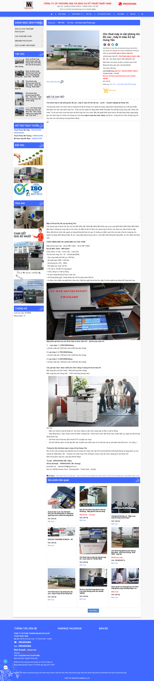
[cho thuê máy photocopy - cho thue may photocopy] (29, 5)
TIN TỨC (89, 14)
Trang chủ (51, 23)
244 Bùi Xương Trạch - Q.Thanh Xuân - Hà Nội (36, 639)
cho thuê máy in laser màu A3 (50, 673)
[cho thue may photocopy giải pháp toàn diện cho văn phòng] (29, 175)
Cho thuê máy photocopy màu (72, 673)
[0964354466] (5, 661)
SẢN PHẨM (76, 14)
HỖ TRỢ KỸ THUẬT (104, 14)
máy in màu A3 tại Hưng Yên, (87, 476)
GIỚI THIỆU (62, 14)
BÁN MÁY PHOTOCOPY (23, 41)
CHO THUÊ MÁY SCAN (23, 36)
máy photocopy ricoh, (132, 476)
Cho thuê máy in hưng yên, (66, 476)
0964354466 (36, 130)
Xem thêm (93, 611)
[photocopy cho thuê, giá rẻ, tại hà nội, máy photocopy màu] (29, 256)
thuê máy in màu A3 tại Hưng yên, (110, 476)
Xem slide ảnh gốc (53, 82)
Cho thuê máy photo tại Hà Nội (95, 673)
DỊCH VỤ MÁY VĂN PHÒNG (25, 45)
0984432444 (38, 136)
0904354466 (19, 133)
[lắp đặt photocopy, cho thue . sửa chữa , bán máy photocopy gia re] (29, 217)
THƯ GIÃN (120, 14)
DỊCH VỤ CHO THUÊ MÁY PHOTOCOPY (24, 30)
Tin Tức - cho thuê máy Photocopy (81, 23)
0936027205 (37, 139)
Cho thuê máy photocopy (29, 673)
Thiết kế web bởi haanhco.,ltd (77, 678)
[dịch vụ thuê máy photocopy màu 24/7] (29, 291)
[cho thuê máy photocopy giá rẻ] (29, 235)
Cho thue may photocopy (117, 673)
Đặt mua (51, 521)
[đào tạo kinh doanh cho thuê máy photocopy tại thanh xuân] (29, 274)
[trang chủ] (52, 14)
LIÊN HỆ (132, 14)
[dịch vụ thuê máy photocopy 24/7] (29, 190)
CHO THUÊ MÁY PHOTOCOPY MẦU (27, 655)
